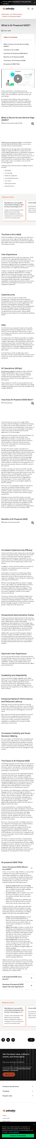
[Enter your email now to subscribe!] (18, 1063)
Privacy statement (14, 1132)
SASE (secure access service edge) (11, 142)
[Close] (34, 1124)
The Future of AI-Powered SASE (15, 60)
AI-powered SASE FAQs (12, 64)
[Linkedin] (8, 1040)
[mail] (13, 1040)
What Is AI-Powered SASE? (12, 16)
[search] (28, 9)
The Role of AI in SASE (11, 50)
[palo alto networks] (8, 9)
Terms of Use (6, 1121)
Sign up (7, 1074)
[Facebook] (3, 1040)
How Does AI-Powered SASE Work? (16, 53)
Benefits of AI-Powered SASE (14, 57)
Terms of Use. (14, 1070)
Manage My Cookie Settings (18, 1135)
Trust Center (6, 1118)
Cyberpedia (5, 14)
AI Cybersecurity (16, 14)
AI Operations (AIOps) (8, 371)
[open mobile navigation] (32, 9)
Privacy (4, 1115)
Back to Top (31, 1040)
